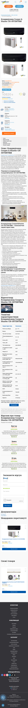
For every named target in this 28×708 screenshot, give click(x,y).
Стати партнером (14, 630)
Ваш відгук (7, 505)
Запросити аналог (9, 133)
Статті (14, 617)
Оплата (14, 625)
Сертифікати (14, 611)
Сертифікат (3, 515)
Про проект (14, 623)
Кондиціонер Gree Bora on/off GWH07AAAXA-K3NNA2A (13, 582)
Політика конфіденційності (14, 704)
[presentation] (2, 522)
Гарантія (14, 627)
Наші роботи (14, 615)
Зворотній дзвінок (14, 681)
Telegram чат (15, 687)
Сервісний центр (14, 610)
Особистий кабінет (14, 608)
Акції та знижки (14, 613)
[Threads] (15, 675)
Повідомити (14, 405)
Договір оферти (14, 706)
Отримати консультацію (19, 6)
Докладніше (7, 110)
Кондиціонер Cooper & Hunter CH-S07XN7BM (13, 539)
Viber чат (15, 689)
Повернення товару (14, 628)
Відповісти (14, 436)
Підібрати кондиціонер (8, 6)
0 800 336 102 (14, 9)
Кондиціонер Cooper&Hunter (7, 155)
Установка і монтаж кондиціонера (14, 634)
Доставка (14, 632)
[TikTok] (12, 675)
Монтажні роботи (8, 128)
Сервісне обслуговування (10, 129)
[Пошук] (15, 2)
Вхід (5, 478)
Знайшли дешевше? (6, 97)
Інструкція (3, 514)
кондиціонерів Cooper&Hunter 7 (8, 285)
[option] (14, 65)
